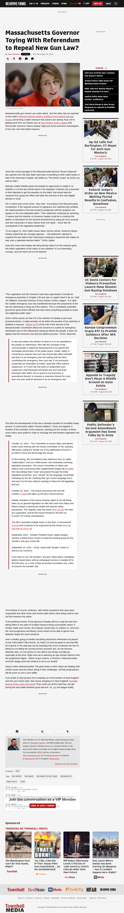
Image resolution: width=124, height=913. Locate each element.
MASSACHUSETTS (66, 776)
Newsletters (55, 898)
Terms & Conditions (68, 898)
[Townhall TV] (75, 3)
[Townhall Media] (14, 908)
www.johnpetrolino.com (31, 755)
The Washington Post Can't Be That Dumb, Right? (17, 863)
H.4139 (15, 525)
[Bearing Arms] (15, 3)
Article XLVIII (32, 324)
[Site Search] (116, 3)
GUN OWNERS (29, 776)
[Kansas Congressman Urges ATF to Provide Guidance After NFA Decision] (100, 315)
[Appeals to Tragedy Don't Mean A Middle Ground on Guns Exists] (100, 363)
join (54, 687)
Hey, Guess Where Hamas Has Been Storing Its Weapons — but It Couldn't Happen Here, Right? (104, 866)
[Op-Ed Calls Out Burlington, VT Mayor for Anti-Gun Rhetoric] (100, 130)
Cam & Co (33, 3)
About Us (21, 898)
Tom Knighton (101, 156)
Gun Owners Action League (54, 123)
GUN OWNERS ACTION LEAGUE (47, 776)
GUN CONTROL (16, 776)
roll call (60, 509)
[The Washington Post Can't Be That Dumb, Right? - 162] (18, 845)
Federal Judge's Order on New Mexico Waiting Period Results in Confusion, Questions (101, 196)
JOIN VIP (98, 4)
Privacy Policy (81, 898)
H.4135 (23, 494)
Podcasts (45, 3)
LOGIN (108, 4)
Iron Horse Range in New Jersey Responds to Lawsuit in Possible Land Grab (100, 107)
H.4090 (69, 469)
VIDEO (22, 782)
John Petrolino (14, 54)
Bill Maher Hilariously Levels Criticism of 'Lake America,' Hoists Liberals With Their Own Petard (76, 866)
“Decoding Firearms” (38, 743)
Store (64, 3)
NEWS (17, 771)
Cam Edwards (100, 207)
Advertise (29, 898)
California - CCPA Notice (97, 898)
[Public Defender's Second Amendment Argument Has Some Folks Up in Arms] (100, 412)
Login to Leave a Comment (42, 806)
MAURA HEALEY (12, 782)
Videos (55, 3)
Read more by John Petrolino (66, 764)
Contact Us (38, 898)
